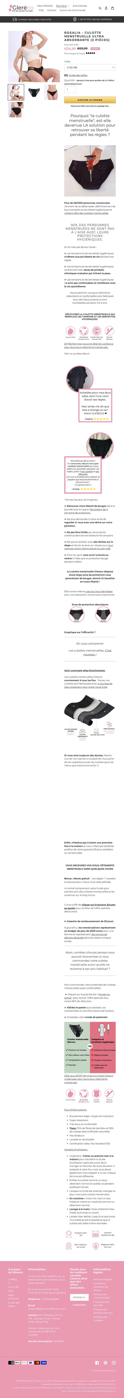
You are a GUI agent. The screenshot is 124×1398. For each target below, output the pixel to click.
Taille (67, 61)
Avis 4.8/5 (13, 1286)
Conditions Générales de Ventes (100, 1287)
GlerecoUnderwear (107, 1371)
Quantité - (89, 82)
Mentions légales (102, 1279)
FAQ (10, 1290)
